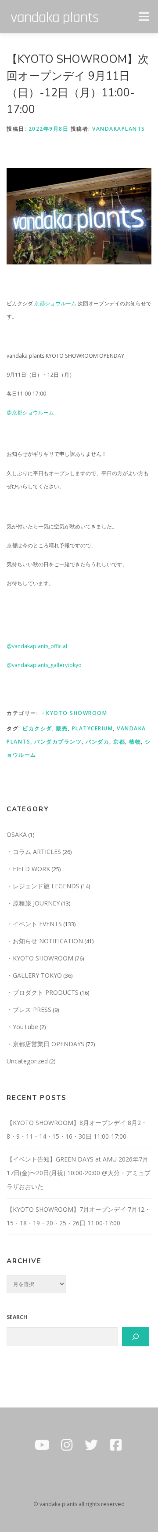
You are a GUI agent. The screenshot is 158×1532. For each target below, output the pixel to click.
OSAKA (17, 834)
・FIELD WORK (28, 869)
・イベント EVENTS (34, 924)
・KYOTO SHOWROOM (74, 713)
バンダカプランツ (58, 741)
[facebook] (115, 1444)
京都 (119, 741)
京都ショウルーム (55, 303)
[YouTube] (42, 1444)
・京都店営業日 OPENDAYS (45, 1044)
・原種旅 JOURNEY (33, 903)
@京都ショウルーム (30, 412)
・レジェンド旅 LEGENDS (43, 886)
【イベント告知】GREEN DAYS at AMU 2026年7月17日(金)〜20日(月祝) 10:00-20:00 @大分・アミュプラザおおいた (79, 1173)
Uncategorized (27, 1061)
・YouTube (22, 1027)
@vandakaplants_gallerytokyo (44, 665)
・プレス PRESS (29, 1009)
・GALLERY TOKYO (34, 975)
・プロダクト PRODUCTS (43, 992)
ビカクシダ (37, 728)
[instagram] (66, 1444)
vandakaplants (118, 128)
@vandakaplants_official (37, 646)
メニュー (143, 16)
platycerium (92, 728)
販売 (62, 728)
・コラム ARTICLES (34, 851)
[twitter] (91, 1444)
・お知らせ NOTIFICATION (45, 941)
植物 (135, 741)
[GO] (135, 1336)
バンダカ (97, 741)
